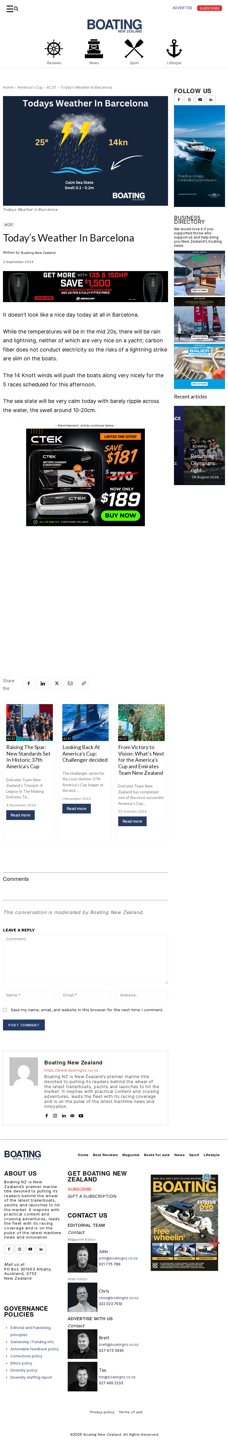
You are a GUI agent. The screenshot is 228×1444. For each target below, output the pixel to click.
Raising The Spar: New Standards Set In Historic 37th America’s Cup (28, 756)
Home (8, 87)
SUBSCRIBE (80, 1189)
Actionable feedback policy (34, 1349)
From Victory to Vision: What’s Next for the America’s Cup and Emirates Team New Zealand (141, 760)
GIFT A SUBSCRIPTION (92, 1196)
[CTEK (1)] (85, 524)
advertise (182, 8)
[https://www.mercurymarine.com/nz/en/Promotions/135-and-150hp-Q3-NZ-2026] (85, 306)
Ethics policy (21, 1363)
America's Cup (30, 87)
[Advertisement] (85, 592)
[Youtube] (81, 1114)
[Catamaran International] (199, 340)
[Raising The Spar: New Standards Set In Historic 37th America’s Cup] (29, 722)
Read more (20, 815)
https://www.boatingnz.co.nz (71, 1070)
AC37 (51, 87)
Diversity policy (23, 1370)
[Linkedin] (42, 683)
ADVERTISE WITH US (90, 1318)
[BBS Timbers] (199, 294)
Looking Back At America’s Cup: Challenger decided (84, 753)
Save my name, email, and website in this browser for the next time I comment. (87, 1010)
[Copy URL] (83, 683)
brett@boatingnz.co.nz (119, 1344)
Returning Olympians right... (192, 463)
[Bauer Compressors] (199, 387)
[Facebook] (29, 683)
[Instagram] (55, 1114)
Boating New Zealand (38, 253)
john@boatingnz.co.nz (118, 1258)
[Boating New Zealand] (24, 1088)
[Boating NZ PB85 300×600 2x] (199, 205)
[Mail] (72, 1114)
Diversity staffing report (31, 1377)
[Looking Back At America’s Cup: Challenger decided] (85, 722)
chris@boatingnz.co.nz (119, 1298)
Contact (76, 1232)
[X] (56, 683)
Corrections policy (26, 1356)
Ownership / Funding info (32, 1342)
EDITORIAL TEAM (86, 1225)
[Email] (70, 683)
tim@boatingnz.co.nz (117, 1377)
